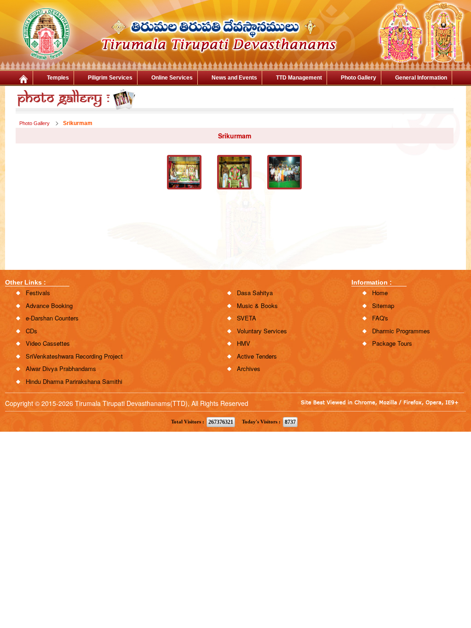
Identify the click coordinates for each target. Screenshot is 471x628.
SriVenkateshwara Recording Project (74, 356)
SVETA (246, 318)
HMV (243, 343)
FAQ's (380, 318)
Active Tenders (257, 356)
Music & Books (257, 305)
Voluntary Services (262, 330)
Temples (58, 77)
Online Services (172, 77)
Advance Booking (49, 305)
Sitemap (383, 305)
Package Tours (392, 343)
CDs (31, 330)
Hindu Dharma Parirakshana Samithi (74, 381)
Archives (248, 368)
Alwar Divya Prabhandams (61, 368)
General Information (421, 77)
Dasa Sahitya (255, 292)
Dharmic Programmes (401, 330)
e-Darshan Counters (52, 318)
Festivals (38, 292)
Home (380, 292)
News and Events (234, 77)
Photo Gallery (358, 77)
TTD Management (299, 77)
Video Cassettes (48, 343)
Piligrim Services (110, 77)
